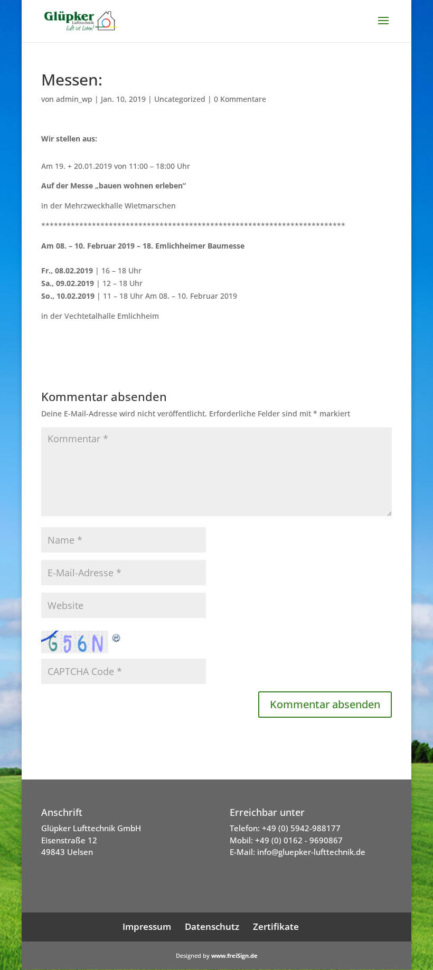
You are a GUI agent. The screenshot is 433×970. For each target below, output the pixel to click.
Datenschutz (212, 926)
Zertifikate (276, 926)
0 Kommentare (240, 99)
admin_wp (74, 99)
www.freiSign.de (234, 955)
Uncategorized (179, 99)
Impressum (147, 926)
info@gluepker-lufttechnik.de (311, 852)
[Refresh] (117, 637)
